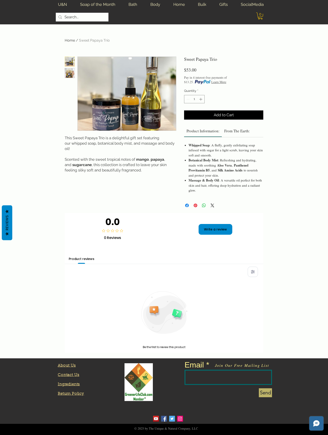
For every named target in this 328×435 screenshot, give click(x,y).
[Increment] (201, 99)
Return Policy (71, 394)
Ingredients (69, 384)
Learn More (218, 82)
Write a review (215, 229)
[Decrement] (187, 99)
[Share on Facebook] (187, 205)
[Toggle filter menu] (253, 272)
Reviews (7, 222)
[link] (203, 130)
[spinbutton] (194, 99)
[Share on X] (212, 205)
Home (70, 40)
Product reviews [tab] (81, 259)
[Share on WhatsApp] (204, 205)
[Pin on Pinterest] (195, 205)
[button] (260, 16)
